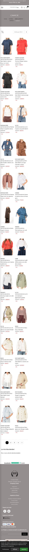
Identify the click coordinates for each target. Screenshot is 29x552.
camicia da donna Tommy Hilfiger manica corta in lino (21, 61)
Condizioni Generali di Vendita (14, 498)
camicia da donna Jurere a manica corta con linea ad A (21, 196)
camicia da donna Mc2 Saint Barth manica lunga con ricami (21, 95)
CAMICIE (11, 20)
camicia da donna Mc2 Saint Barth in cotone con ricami (21, 361)
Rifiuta (15, 549)
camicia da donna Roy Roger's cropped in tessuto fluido (21, 395)
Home (5, 18)
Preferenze (5, 549)
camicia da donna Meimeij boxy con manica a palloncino (7, 262)
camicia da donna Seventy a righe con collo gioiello (7, 295)
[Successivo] (21, 442)
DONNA (11, 18)
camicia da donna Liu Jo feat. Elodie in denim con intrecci (7, 162)
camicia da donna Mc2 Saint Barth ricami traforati (6, 395)
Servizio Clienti (14, 504)
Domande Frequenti (14, 502)
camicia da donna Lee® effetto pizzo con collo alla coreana (21, 262)
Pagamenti (14, 486)
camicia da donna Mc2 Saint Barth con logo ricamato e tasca (21, 162)
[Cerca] (24, 7)
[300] (14, 7)
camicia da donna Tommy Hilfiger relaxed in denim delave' (7, 429)
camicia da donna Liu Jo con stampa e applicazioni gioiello (21, 295)
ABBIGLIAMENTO (19, 18)
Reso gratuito (15, 0)
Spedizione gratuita (7, 0)
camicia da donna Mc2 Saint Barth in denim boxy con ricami (6, 61)
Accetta (24, 549)
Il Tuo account (15, 492)
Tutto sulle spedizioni (14, 488)
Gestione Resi (14, 490)
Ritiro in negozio (22, 0)
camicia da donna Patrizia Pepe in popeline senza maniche (7, 128)
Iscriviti (24, 534)
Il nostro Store (14, 479)
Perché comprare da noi (14, 481)
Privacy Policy (14, 500)
